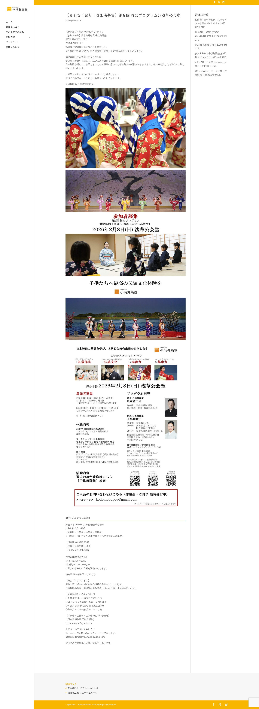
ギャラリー (11, 42)
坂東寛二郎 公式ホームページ (82, 692)
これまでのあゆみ (15, 32)
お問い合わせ (12, 47)
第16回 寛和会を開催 (205, 44)
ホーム (9, 22)
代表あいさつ (12, 27)
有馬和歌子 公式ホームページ (83, 688)
